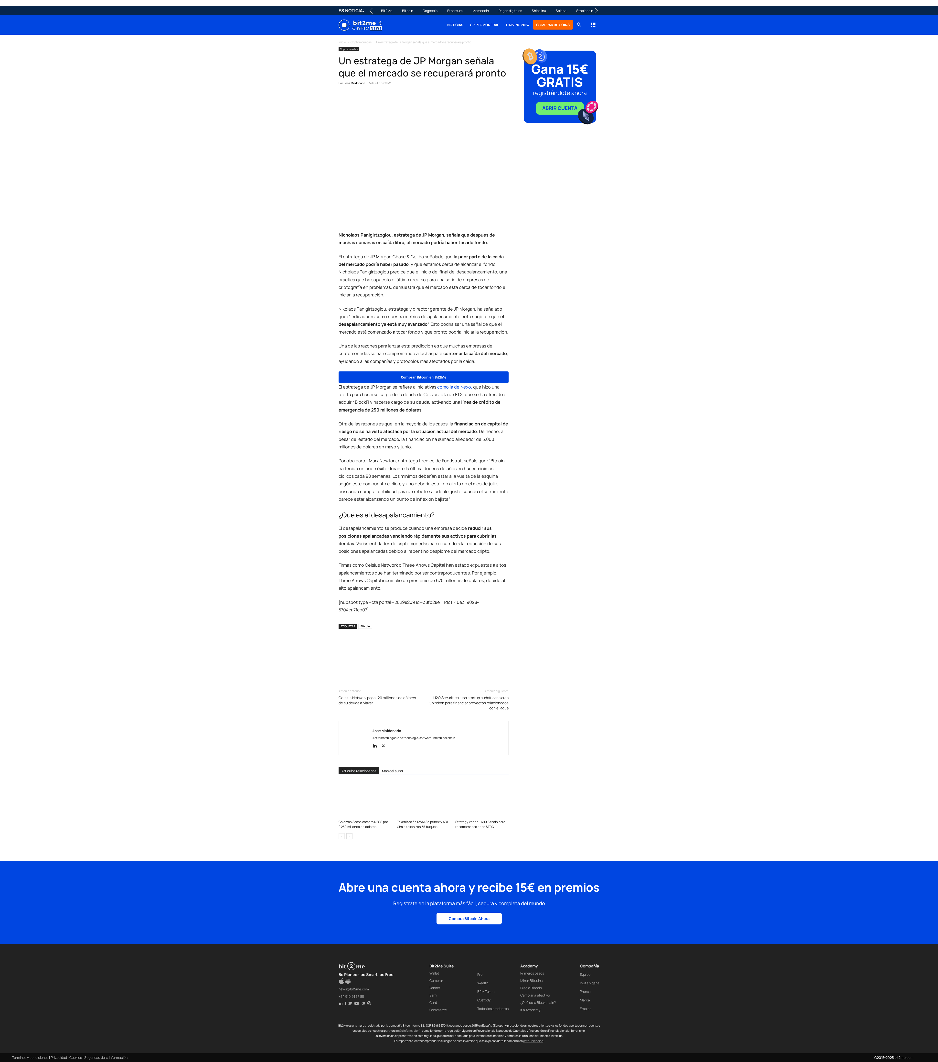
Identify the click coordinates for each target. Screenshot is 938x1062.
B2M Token (485, 991)
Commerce (438, 1010)
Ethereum (455, 10)
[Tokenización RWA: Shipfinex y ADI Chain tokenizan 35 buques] (423, 799)
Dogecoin (430, 10)
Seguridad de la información (106, 1057)
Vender (434, 988)
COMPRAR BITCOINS (553, 24)
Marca (585, 1000)
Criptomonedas (484, 24)
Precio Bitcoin (531, 988)
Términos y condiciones (30, 1057)
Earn (433, 995)
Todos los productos (493, 1008)
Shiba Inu (539, 10)
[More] (422, 98)
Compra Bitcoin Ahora (469, 918)
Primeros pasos (532, 973)
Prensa (585, 991)
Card (433, 1002)
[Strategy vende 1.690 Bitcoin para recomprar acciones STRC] (482, 799)
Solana (561, 10)
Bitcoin (407, 10)
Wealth (482, 983)
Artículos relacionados (358, 771)
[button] (579, 25)
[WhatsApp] (366, 98)
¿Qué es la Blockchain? (538, 1002)
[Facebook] (343, 98)
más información (408, 1031)
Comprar (436, 980)
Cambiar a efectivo (535, 995)
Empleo (585, 1008)
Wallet (434, 973)
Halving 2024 (517, 24)
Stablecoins (585, 10)
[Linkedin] (377, 98)
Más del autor (392, 771)
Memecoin (480, 10)
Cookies (75, 1057)
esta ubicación (533, 1041)
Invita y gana (589, 983)
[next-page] (349, 836)
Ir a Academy (530, 1010)
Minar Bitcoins (531, 980)
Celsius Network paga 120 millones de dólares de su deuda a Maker (377, 700)
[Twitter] (355, 98)
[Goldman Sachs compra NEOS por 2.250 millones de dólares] (365, 799)
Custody (483, 1000)
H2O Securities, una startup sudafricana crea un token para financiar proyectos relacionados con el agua (469, 703)
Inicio (342, 42)
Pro (479, 974)
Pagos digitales (510, 10)
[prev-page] (342, 836)
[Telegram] (411, 98)
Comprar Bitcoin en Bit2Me (423, 377)
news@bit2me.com (354, 989)
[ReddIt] (388, 98)
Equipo (585, 974)
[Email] (400, 98)
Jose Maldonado (354, 83)
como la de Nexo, (454, 387)
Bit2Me (386, 10)
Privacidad (59, 1057)
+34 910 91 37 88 (351, 996)
